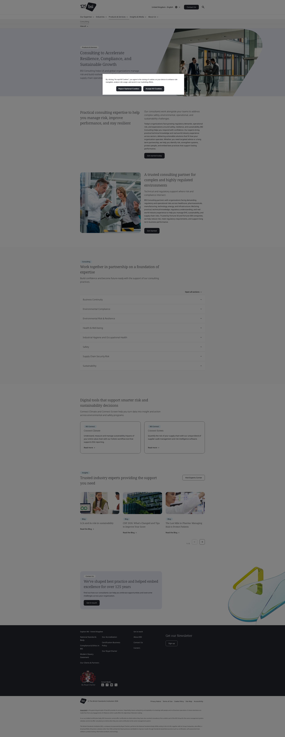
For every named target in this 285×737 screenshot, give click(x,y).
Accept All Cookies (154, 89)
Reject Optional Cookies (128, 89)
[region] (143, 84)
